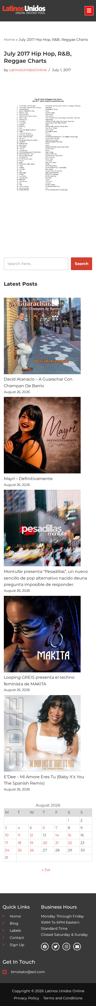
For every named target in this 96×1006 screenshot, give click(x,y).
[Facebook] (45, 946)
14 (57, 835)
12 (31, 835)
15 (69, 835)
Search (81, 263)
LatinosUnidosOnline (28, 70)
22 (70, 843)
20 (45, 843)
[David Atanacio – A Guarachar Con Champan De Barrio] (42, 337)
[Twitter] (55, 946)
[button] (89, 10)
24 (7, 850)
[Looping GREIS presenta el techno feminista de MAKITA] (42, 635)
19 (31, 843)
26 (32, 850)
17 (6, 843)
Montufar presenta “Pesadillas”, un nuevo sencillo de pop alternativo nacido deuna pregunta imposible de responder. (46, 578)
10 (6, 835)
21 (57, 843)
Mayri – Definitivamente (28, 478)
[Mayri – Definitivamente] (42, 436)
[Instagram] (66, 946)
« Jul (46, 869)
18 (19, 843)
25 (20, 850)
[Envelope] (77, 946)
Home (9, 39)
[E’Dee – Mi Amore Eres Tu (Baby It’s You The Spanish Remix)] (42, 734)
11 (19, 835)
